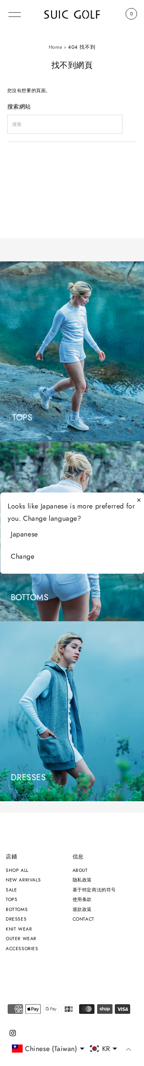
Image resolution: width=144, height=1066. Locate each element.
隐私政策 (82, 879)
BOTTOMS (17, 909)
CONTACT (83, 919)
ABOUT (80, 870)
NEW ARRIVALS (23, 879)
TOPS (11, 899)
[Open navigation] (15, 13)
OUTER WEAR (21, 938)
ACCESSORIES (22, 948)
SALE (11, 889)
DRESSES (16, 919)
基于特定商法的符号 (94, 889)
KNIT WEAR (19, 929)
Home (55, 47)
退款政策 (82, 909)
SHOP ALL (17, 870)
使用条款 (82, 899)
